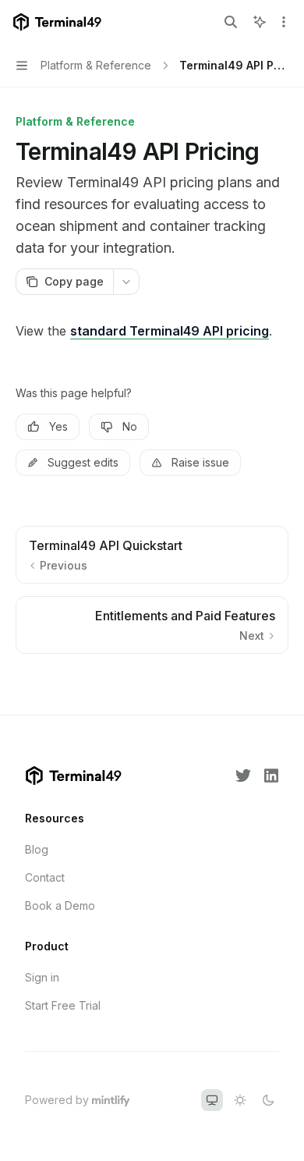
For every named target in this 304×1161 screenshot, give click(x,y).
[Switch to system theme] (212, 1100)
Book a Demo (60, 905)
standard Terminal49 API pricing (169, 331)
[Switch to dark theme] (268, 1100)
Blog (36, 849)
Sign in (42, 977)
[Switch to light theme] (240, 1100)
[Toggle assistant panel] (260, 22)
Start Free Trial (63, 1005)
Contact (45, 877)
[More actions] (284, 22)
